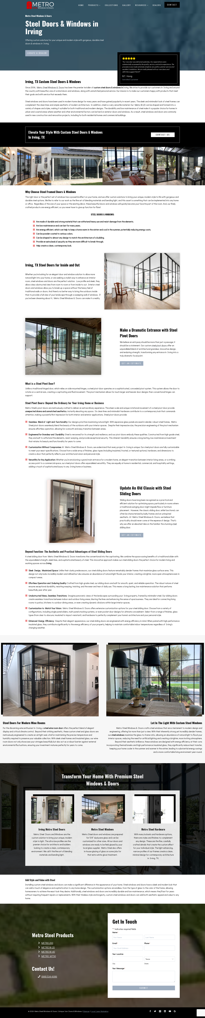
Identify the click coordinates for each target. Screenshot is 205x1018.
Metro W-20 (140, 104)
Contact (172, 4)
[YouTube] (170, 1011)
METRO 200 (47, 942)
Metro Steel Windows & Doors (50, 87)
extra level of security (55, 241)
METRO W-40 (48, 951)
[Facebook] (150, 1011)
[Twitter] (155, 1011)
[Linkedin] (165, 1011)
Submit (144, 987)
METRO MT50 (48, 956)
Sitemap (86, 1011)
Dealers (157, 5)
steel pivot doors (159, 345)
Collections (111, 5)
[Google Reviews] (175, 1011)
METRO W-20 (48, 947)
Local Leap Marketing (99, 1011)
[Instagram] (160, 1011)
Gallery (126, 5)
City (113, 963)
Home (81, 5)
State (146, 963)
